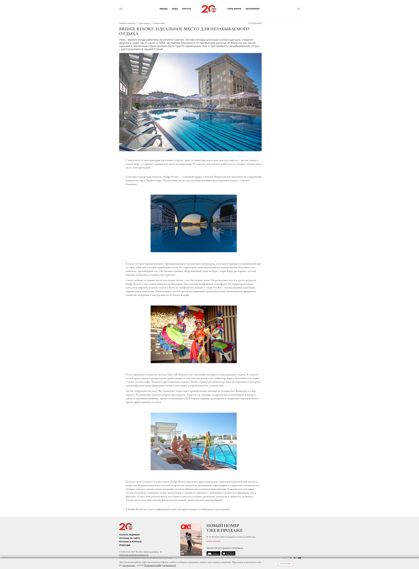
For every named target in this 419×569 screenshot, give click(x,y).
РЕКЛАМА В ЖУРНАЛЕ (130, 542)
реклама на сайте (129, 538)
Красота (186, 9)
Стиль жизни (234, 9)
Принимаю (285, 564)
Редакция (124, 545)
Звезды (163, 9)
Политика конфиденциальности (134, 555)
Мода (175, 9)
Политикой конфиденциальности (160, 565)
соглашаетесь (128, 565)
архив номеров (213, 541)
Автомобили (252, 9)
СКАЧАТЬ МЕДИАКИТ (129, 535)
